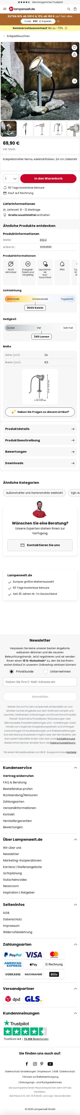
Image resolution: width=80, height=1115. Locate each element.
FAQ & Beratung (14, 782)
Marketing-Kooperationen (22, 860)
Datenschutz (12, 919)
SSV (38, 21)
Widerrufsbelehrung (17, 932)
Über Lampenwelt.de (22, 839)
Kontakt (9, 814)
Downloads (14, 463)
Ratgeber (28, 892)
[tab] (40, 797)
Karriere (9, 867)
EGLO (43, 240)
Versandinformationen (19, 808)
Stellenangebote (29, 867)
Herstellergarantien (17, 821)
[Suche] (69, 8)
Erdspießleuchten (18, 36)
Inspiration (10, 892)
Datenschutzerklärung (62, 742)
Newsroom (11, 886)
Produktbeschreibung (22, 440)
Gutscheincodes (15, 880)
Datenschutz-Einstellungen (20, 1071)
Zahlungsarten (13, 801)
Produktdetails (17, 429)
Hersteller (71, 752)
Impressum (11, 926)
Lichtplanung (12, 873)
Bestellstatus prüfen (18, 789)
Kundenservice (17, 767)
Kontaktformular (66, 738)
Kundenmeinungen (21, 1013)
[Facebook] (29, 1064)
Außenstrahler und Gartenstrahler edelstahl (34, 493)
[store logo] (24, 8)
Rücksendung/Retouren (20, 795)
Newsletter (11, 854)
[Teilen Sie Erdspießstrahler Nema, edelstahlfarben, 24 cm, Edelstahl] (74, 54)
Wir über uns (12, 848)
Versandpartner (18, 988)
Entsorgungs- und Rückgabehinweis (41, 1082)
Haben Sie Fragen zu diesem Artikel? (43, 412)
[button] (9, 129)
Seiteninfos (14, 904)
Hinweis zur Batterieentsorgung (40, 1076)
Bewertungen (16, 452)
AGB (6, 913)
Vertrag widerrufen (18, 776)
